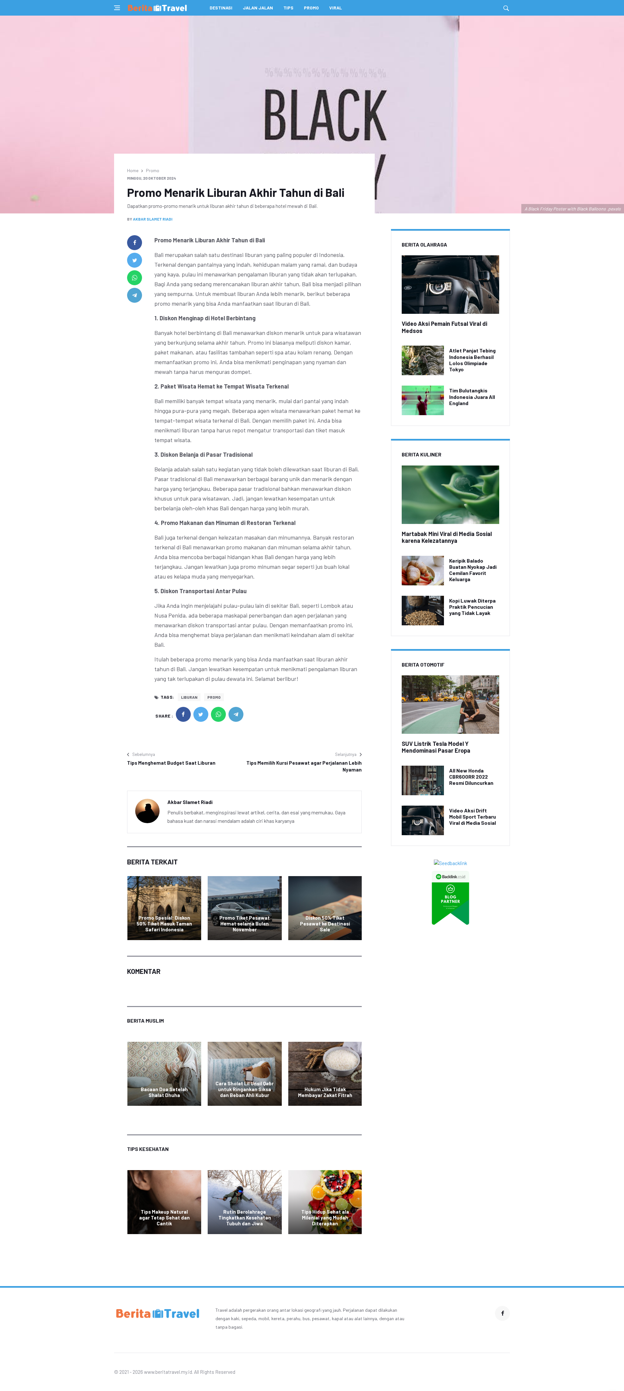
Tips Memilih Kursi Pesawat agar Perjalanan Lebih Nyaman (304, 766)
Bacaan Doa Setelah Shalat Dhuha (164, 1092)
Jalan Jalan (258, 7)
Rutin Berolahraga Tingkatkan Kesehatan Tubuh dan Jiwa (244, 1217)
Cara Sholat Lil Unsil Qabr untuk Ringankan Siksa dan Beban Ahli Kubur (244, 1089)
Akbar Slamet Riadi (152, 219)
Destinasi (221, 7)
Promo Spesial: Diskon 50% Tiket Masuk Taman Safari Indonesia (164, 923)
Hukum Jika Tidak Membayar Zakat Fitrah (325, 1092)
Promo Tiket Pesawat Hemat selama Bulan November (244, 923)
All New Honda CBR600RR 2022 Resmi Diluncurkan (471, 776)
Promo (311, 7)
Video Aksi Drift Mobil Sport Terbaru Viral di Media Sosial (472, 816)
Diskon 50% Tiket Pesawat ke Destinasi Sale (325, 923)
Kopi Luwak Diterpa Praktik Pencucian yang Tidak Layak (472, 606)
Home (132, 170)
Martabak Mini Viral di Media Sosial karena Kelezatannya (447, 537)
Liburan (189, 697)
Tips (288, 7)
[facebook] (134, 242)
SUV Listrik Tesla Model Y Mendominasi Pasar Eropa (436, 747)
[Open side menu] (117, 8)
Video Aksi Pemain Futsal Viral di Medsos (444, 327)
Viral (335, 7)
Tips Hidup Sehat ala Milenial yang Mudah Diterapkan (325, 1217)
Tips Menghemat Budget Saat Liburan (171, 763)
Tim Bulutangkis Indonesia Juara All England (472, 396)
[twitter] (134, 260)
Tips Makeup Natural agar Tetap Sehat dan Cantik (164, 1217)
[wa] (134, 277)
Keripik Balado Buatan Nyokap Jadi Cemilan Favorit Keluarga (473, 569)
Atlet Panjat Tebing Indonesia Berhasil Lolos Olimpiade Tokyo (472, 359)
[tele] (134, 295)
